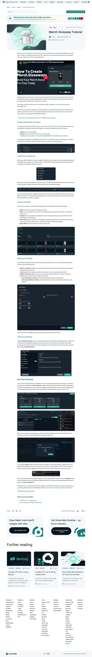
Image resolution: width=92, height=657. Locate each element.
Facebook (56, 487)
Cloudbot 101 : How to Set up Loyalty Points (45, 573)
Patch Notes (33, 619)
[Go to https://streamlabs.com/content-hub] (10, 2)
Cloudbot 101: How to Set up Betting (18, 573)
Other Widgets (57, 610)
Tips (43, 612)
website (49, 126)
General (68, 621)
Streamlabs (85, 2)
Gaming (8, 616)
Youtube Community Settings (39, 134)
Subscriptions (69, 629)
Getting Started (10, 602)
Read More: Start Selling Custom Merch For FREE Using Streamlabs (36, 118)
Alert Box (56, 602)
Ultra (43, 604)
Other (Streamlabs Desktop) (33, 615)
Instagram (62, 487)
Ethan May (22, 586)
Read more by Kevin (62, 37)
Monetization (9, 610)
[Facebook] (16, 511)
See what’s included (50, 19)
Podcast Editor (45, 635)
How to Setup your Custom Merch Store (31, 502)
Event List (56, 604)
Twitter (51, 487)
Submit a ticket (69, 639)
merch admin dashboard (61, 104)
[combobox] (22, 11)
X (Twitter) (20, 606)
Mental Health (9, 623)
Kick (19, 616)
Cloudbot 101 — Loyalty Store (28, 500)
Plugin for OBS (45, 602)
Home (8, 7)
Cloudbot (44, 614)
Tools (13, 7)
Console (68, 623)
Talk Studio (45, 633)
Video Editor (45, 631)
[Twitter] (13, 511)
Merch (19, 7)
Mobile (7, 612)
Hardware (8, 608)
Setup (31, 602)
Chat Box (56, 606)
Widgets (32, 610)
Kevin (45, 583)
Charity (7, 614)
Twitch (19, 608)
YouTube (70, 487)
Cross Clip (44, 629)
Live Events (9, 619)
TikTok (19, 602)
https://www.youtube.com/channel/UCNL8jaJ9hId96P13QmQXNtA (40, 136)
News (7, 621)
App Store (32, 608)
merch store (30, 57)
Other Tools (45, 623)
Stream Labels (57, 608)
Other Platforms (22, 614)
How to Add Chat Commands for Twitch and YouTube (72, 573)
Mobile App (45, 610)
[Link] (20, 511)
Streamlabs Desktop (34, 126)
